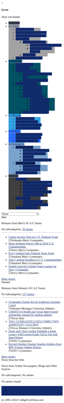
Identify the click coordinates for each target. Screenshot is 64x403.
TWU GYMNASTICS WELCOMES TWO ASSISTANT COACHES (34, 323)
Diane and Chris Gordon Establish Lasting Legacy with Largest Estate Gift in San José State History (33, 334)
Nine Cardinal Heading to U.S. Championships (35, 259)
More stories (8, 278)
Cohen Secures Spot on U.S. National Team (33, 237)
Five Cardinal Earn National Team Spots (31, 253)
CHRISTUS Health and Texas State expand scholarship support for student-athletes (33, 313)
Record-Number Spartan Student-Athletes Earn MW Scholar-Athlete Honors (35, 346)
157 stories (28, 294)
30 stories (27, 229)
